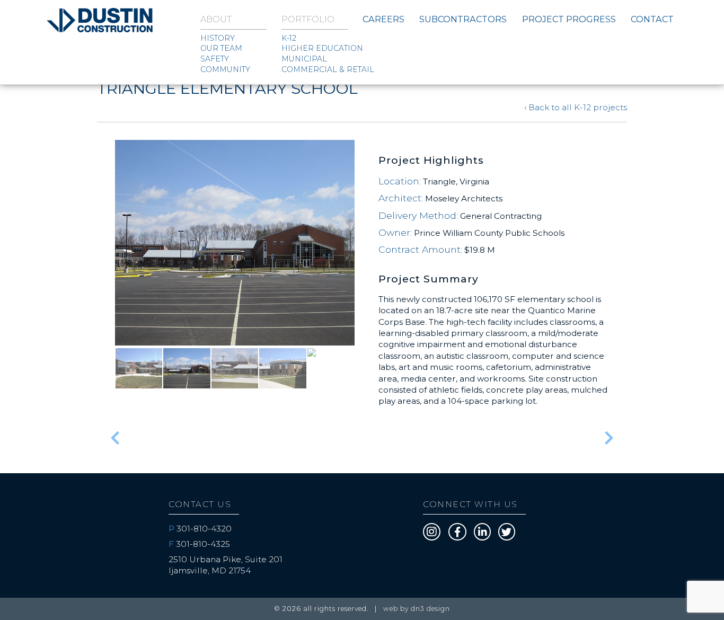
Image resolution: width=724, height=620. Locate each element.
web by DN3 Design (416, 609)
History (217, 38)
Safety (214, 59)
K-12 (288, 38)
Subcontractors (463, 19)
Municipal (304, 59)
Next (370, 264)
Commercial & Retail (314, 69)
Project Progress (569, 19)
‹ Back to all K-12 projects (575, 107)
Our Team (221, 48)
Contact (652, 19)
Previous (99, 264)
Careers (383, 19)
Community (225, 69)
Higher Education (314, 48)
